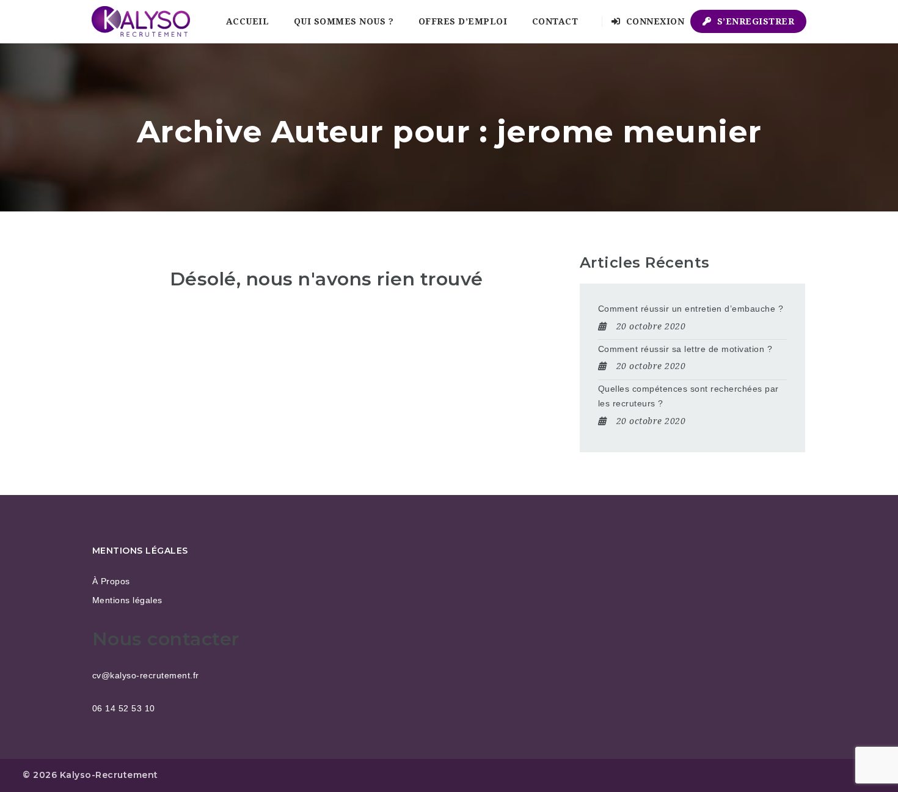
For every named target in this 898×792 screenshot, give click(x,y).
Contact (555, 21)
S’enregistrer (754, 21)
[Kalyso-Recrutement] (141, 21)
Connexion (653, 21)
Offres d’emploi (463, 21)
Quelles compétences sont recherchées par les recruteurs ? (688, 396)
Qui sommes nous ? (344, 21)
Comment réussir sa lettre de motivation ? (685, 349)
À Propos (111, 581)
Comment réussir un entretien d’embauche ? (691, 309)
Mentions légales (127, 600)
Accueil (247, 21)
